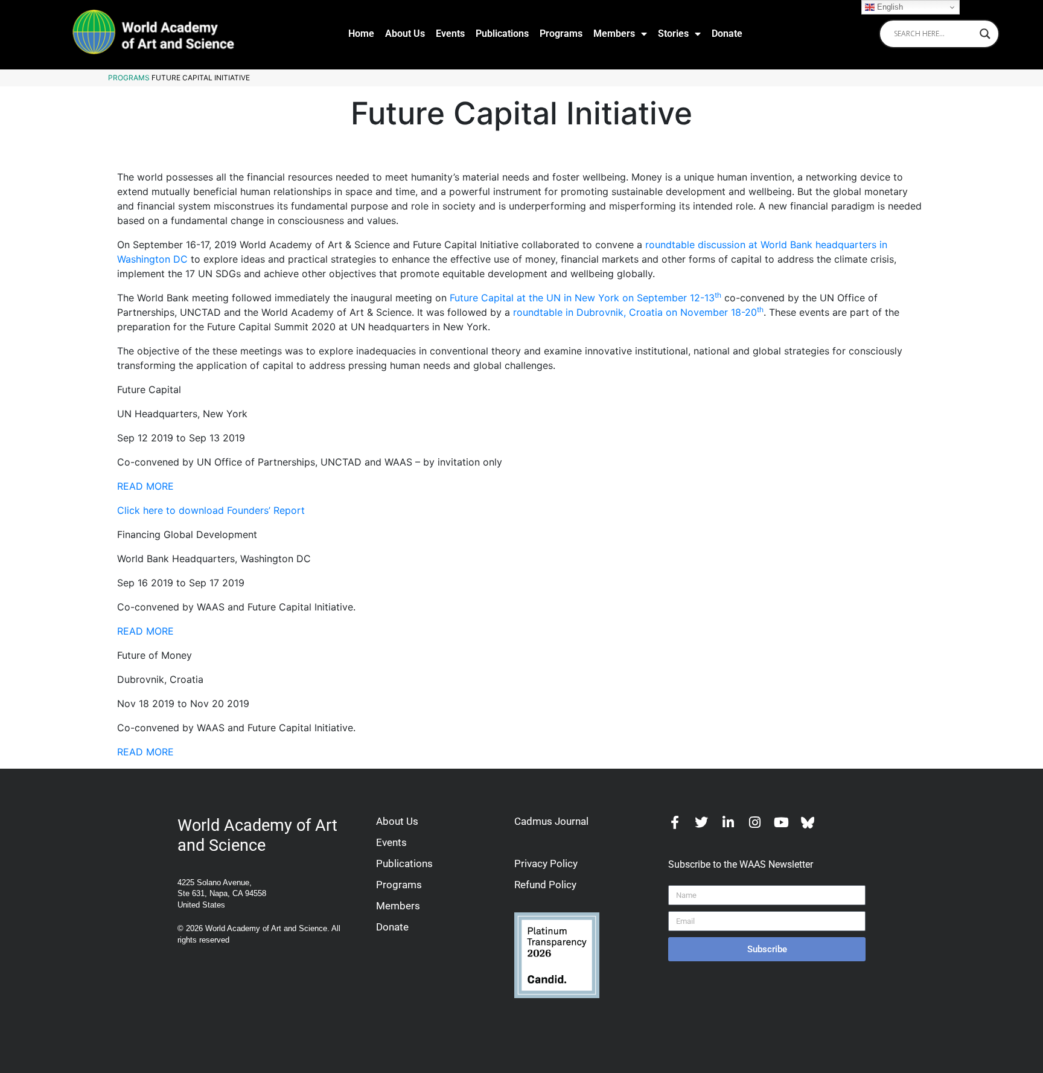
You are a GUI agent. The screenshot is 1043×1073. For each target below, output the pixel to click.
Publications (502, 33)
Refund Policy (545, 885)
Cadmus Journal (551, 821)
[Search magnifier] (985, 33)
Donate (727, 33)
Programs (561, 33)
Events (450, 33)
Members (614, 33)
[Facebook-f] (674, 822)
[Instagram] (754, 822)
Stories (673, 33)
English (889, 6)
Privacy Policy (546, 863)
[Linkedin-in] (728, 822)
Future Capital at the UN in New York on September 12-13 (585, 298)
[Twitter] (701, 822)
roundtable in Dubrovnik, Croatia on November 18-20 (638, 312)
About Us (405, 33)
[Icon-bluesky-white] (807, 822)
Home (361, 33)
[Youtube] (781, 822)
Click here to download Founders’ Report (211, 510)
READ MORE (145, 486)
